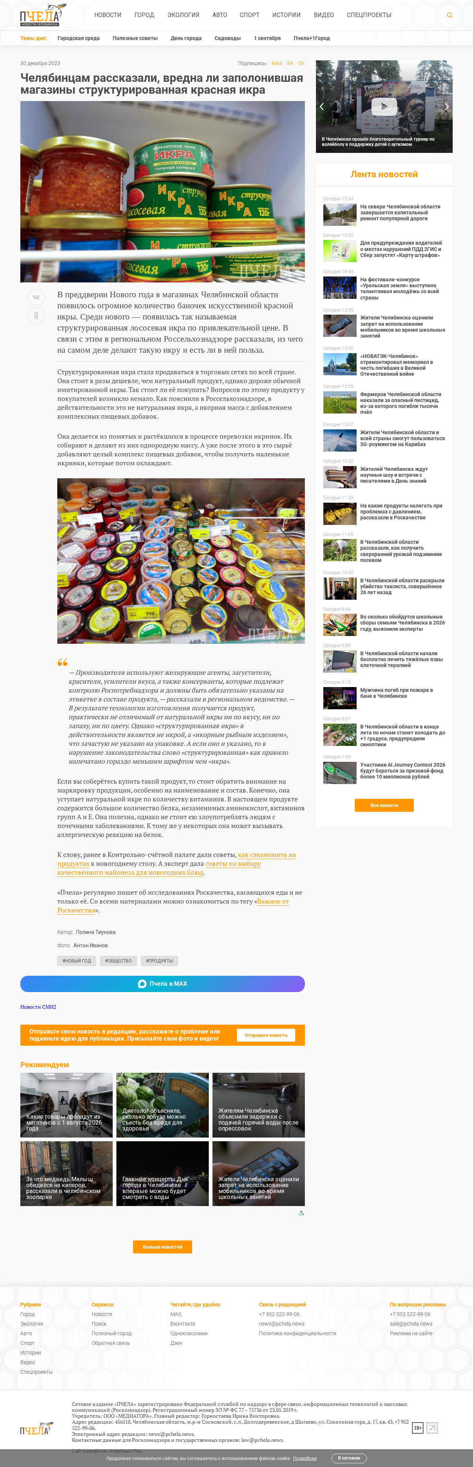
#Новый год (76, 961)
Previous (321, 106)
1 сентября (267, 38)
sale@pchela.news (411, 1324)
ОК (301, 63)
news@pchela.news (281, 1324)
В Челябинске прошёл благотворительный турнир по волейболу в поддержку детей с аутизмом (378, 142)
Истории (286, 15)
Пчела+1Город (312, 38)
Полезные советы (135, 38)
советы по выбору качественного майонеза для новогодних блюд (159, 868)
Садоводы (228, 38)
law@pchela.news (262, 1439)
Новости (108, 15)
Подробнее (305, 1458)
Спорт (249, 15)
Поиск (99, 1324)
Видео (324, 15)
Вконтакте (182, 1324)
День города (186, 38)
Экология (183, 15)
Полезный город (112, 1333)
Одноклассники (189, 1333)
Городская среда (79, 38)
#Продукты (159, 961)
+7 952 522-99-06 (279, 1314)
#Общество (118, 961)
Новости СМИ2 (38, 1006)
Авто (219, 15)
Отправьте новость (266, 1035)
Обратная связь (111, 1343)
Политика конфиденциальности (297, 1333)
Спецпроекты (369, 15)
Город (144, 15)
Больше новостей (162, 1247)
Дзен (176, 1343)
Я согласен (349, 1458)
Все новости (384, 805)
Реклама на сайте (411, 1333)
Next (447, 106)
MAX (277, 63)
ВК (290, 63)
